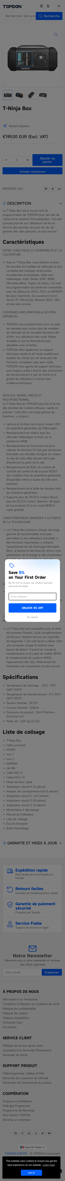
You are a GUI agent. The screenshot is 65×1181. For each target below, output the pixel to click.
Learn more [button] (49, 1165)
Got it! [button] (31, 1173)
